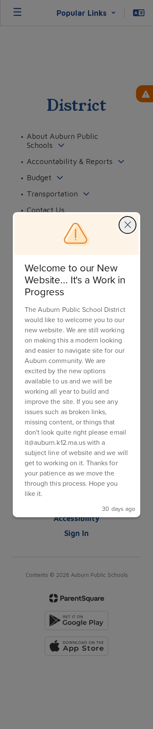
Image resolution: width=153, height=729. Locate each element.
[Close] (127, 224)
